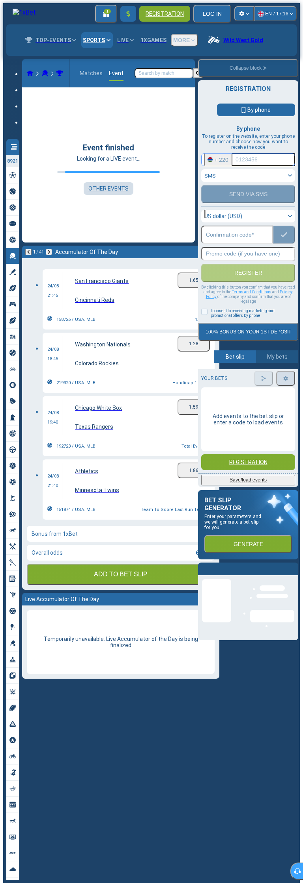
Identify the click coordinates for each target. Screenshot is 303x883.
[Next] (49, 252)
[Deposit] (128, 14)
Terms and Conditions (251, 292)
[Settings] (244, 13)
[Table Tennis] (45, 73)
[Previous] (28, 252)
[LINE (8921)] (30, 73)
